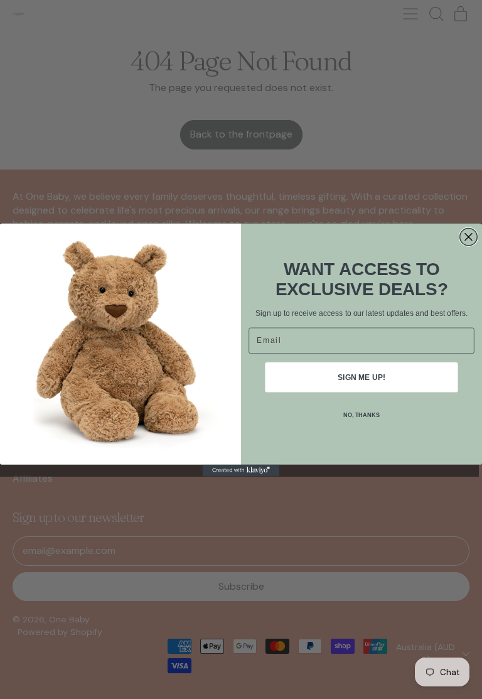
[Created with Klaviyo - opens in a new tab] (241, 469)
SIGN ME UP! (361, 376)
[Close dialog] (469, 237)
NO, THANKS (361, 414)
